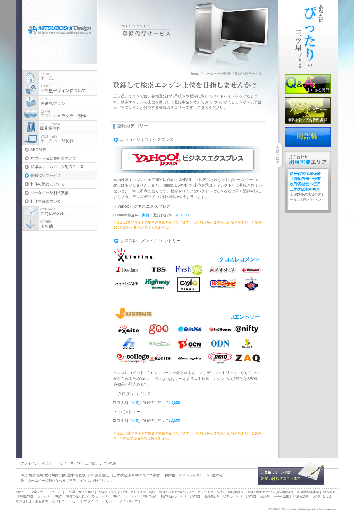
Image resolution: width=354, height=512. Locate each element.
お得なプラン (59, 102)
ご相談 (302, 199)
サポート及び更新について (59, 158)
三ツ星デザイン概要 (100, 463)
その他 (20, 501)
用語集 (308, 137)
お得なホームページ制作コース (59, 167)
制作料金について (59, 201)
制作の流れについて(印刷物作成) (270, 492)
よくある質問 (308, 84)
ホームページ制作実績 (59, 193)
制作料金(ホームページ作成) (180, 496)
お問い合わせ (291, 473)
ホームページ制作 (217, 73)
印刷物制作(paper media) (59, 127)
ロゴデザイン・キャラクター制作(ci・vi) (59, 114)
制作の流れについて (59, 184)
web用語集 (281, 496)
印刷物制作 (235, 492)
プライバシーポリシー (38, 463)
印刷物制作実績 (308, 492)
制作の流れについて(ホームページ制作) (93, 496)
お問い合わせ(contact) (59, 212)
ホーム (59, 77)
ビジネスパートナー (308, 110)
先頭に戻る (326, 327)
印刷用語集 (301, 496)
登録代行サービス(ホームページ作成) (230, 496)
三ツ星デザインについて (59, 89)
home (195, 73)
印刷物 (169, 475)
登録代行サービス (59, 175)
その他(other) (59, 224)
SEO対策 (59, 149)
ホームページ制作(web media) (59, 139)
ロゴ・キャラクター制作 (138, 492)
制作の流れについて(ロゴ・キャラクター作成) (191, 492)
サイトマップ (70, 463)
